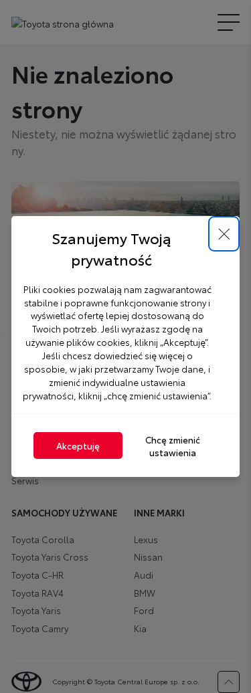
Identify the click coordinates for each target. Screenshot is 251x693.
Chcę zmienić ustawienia (172, 445)
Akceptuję (78, 445)
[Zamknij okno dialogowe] (224, 234)
